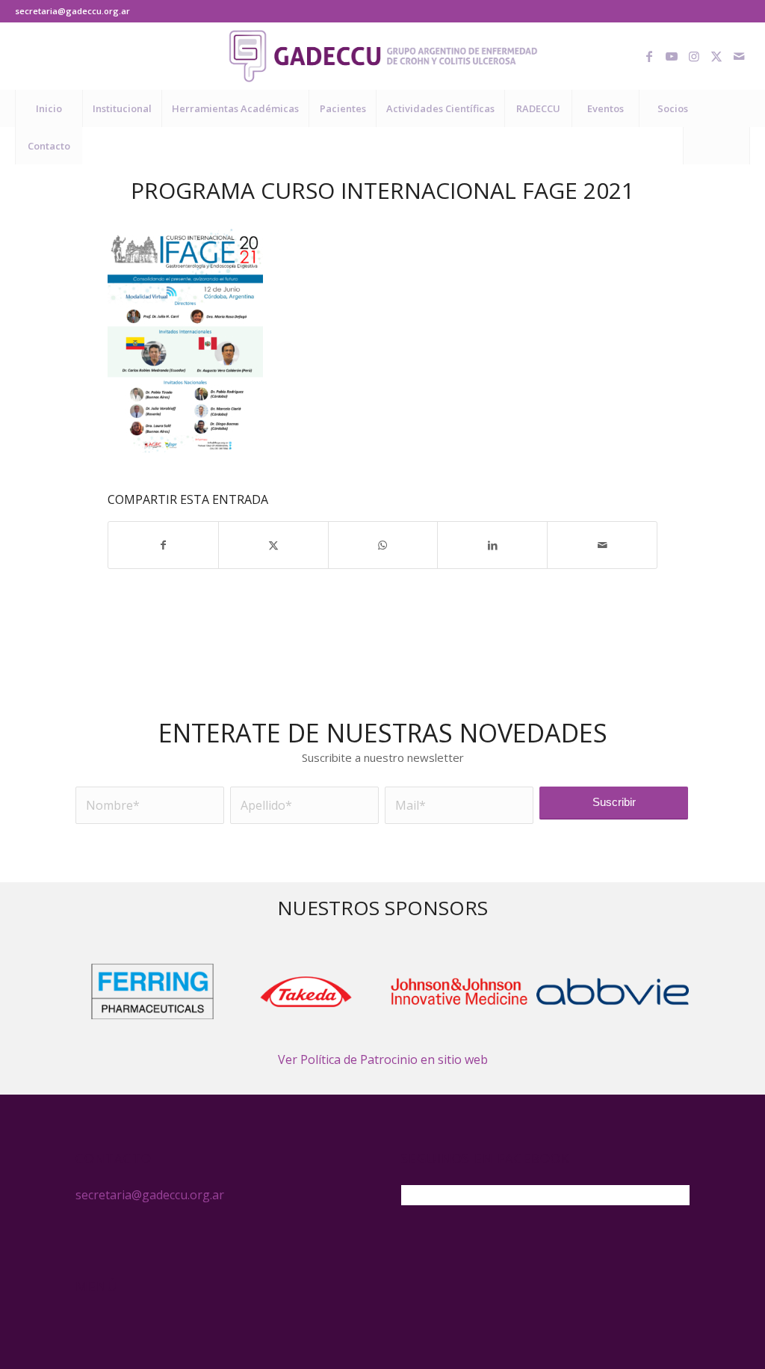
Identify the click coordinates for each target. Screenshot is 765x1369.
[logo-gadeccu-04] (383, 56)
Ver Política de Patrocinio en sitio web (383, 1059)
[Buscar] (716, 145)
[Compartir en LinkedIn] (492, 545)
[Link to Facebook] (649, 56)
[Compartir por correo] (602, 545)
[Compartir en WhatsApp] (383, 545)
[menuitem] (48, 108)
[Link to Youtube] (671, 56)
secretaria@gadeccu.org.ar (72, 10)
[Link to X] (716, 56)
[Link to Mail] (739, 56)
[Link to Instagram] (694, 56)
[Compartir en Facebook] (163, 545)
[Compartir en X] (273, 545)
